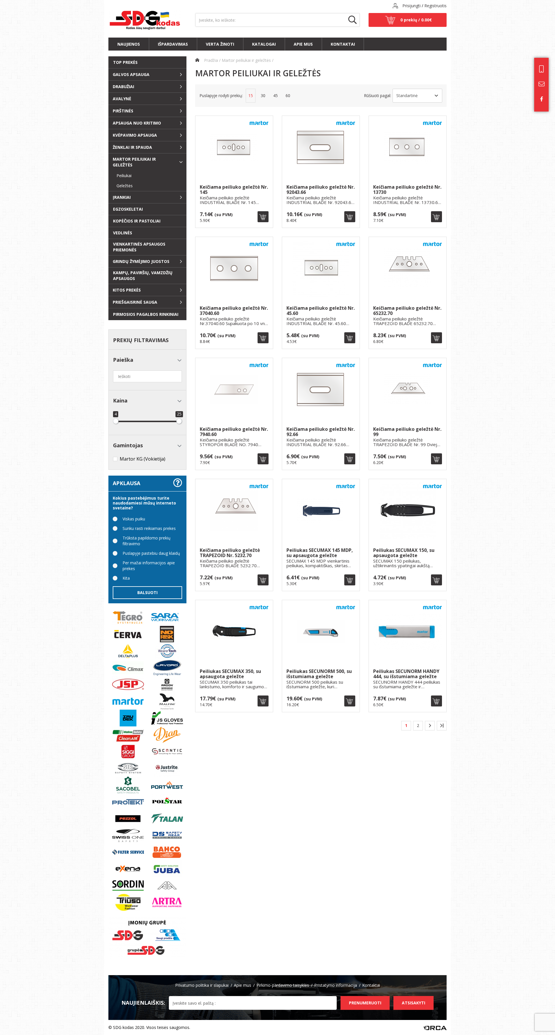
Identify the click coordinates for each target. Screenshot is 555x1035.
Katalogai (264, 44)
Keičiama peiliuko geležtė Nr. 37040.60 (234, 311)
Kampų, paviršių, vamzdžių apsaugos (143, 275)
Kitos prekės (127, 290)
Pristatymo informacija (335, 985)
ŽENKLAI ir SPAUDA (132, 147)
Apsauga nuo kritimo (137, 123)
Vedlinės (122, 232)
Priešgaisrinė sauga (135, 302)
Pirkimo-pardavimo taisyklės (282, 985)
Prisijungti (411, 5)
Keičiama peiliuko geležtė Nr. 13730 (407, 190)
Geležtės (122, 185)
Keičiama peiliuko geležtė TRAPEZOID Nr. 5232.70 (230, 553)
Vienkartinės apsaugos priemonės (139, 247)
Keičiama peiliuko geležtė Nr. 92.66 (320, 432)
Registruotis (435, 5)
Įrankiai (122, 197)
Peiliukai (122, 175)
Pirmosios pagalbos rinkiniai (145, 314)
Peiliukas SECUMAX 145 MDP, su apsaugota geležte (319, 553)
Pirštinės (123, 111)
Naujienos (128, 44)
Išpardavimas (173, 44)
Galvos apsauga (131, 74)
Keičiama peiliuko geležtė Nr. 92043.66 (320, 190)
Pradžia (210, 60)
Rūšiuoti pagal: (377, 95)
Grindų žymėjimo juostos (141, 261)
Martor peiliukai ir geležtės (134, 162)
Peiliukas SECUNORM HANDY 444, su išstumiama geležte (406, 674)
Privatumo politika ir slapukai (202, 985)
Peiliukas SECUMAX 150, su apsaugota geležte (403, 553)
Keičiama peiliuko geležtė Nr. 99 (407, 432)
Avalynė (122, 98)
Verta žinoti (220, 44)
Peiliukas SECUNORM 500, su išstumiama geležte (319, 674)
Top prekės (125, 62)
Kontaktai (343, 44)
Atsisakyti (413, 1003)
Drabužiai (123, 86)
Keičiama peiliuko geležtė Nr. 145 (234, 190)
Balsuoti (147, 592)
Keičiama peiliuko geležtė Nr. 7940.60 (234, 432)
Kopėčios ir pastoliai (136, 221)
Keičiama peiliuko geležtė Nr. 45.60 (320, 311)
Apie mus (303, 44)
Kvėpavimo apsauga (135, 135)
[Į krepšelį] (263, 216)
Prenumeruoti (365, 1003)
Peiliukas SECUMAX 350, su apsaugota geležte (230, 674)
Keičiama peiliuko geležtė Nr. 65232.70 (407, 311)
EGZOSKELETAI (128, 209)
